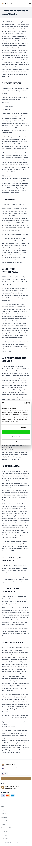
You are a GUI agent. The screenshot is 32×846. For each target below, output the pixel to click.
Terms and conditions (7, 828)
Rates (2, 806)
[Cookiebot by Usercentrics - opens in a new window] (23, 403)
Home (2, 803)
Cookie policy (4, 824)
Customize (15, 436)
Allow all (16, 432)
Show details (24, 427)
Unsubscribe (4, 820)
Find (16, 778)
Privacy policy (5, 835)
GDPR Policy (4, 838)
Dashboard (4, 817)
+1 (5, 774)
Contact (3, 813)
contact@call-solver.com (12, 786)
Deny (16, 441)
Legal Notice (4, 831)
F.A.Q (2, 810)
